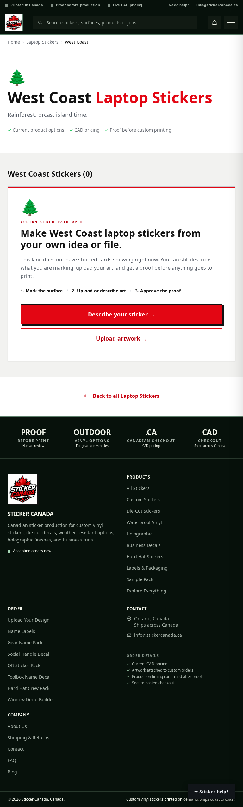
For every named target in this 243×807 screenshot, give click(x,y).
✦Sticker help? (211, 792)
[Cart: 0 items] (214, 22)
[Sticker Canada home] (14, 22)
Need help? (179, 5)
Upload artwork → (121, 338)
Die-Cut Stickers (143, 511)
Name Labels (21, 631)
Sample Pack (140, 579)
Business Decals (144, 545)
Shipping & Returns (28, 738)
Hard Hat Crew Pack (28, 688)
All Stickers (138, 488)
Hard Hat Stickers (145, 557)
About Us (17, 726)
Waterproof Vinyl (144, 522)
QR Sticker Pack (24, 665)
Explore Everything (146, 591)
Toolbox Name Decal (29, 677)
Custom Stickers (143, 500)
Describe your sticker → (121, 314)
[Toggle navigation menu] (231, 22)
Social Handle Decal (28, 654)
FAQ (12, 760)
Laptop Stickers (42, 42)
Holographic (140, 534)
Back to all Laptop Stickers (126, 395)
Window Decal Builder (31, 700)
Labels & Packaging (147, 568)
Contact (16, 749)
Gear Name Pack (25, 643)
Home (14, 42)
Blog (12, 772)
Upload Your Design (29, 620)
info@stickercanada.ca (217, 5)
